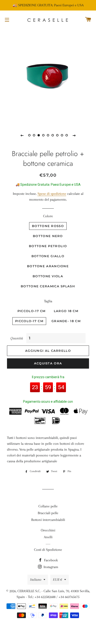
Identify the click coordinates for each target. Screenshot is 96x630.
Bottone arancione (48, 266)
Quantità (16, 338)
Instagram (50, 567)
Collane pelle (48, 506)
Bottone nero (48, 236)
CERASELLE (25, 591)
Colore (48, 216)
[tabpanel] (48, 76)
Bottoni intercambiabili (48, 520)
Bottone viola (48, 276)
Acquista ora (48, 363)
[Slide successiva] (74, 135)
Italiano (35, 579)
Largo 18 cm (66, 311)
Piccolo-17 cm (31, 311)
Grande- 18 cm (66, 321)
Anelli (48, 537)
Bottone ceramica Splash (48, 286)
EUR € (57, 579)
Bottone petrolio (48, 246)
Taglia (48, 301)
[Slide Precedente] (22, 135)
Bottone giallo (47, 256)
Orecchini (48, 530)
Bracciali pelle (48, 513)
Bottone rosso (48, 226)
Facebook (50, 560)
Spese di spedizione (52, 194)
